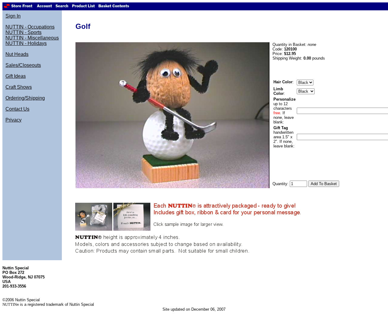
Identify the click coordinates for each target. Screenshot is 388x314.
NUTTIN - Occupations (30, 26)
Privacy (13, 119)
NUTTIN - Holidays (26, 43)
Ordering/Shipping (25, 98)
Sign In (13, 16)
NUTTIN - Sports (23, 32)
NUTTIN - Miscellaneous (32, 37)
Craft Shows (18, 87)
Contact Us (17, 109)
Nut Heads (16, 54)
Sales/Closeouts (23, 65)
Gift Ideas (15, 76)
